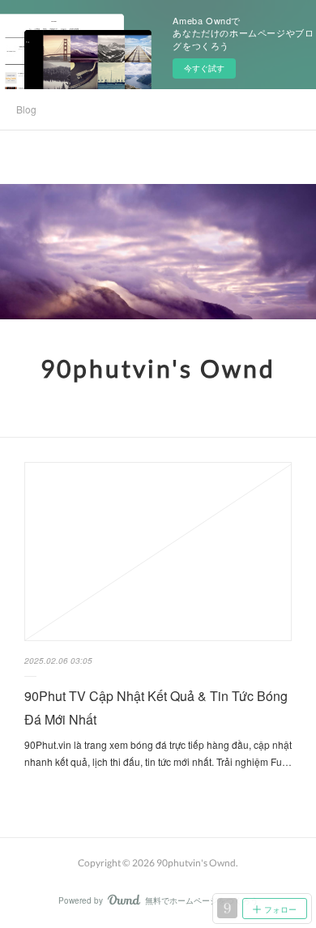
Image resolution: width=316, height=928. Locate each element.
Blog (26, 109)
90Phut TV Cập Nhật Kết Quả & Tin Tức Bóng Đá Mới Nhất (156, 707)
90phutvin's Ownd (158, 368)
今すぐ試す (204, 68)
